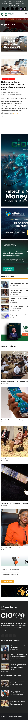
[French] (24, 8)
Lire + (3, 116)
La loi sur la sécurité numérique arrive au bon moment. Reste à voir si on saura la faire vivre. (18, 656)
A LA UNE (5, 79)
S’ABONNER (6, 1)
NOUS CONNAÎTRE (19, 1)
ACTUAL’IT (11, 79)
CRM (7, 94)
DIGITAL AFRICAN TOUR (19, 3)
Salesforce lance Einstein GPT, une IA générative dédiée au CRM (13, 86)
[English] (21, 8)
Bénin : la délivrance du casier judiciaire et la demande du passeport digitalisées (17, 703)
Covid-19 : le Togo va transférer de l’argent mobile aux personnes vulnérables (17, 692)
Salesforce (4, 96)
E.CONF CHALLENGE (12, 5)
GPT (9, 94)
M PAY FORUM (11, 3)
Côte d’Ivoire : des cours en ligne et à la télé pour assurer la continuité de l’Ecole (17, 682)
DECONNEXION (12, 1)
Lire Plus (15, 113)
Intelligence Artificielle (16, 94)
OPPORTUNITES (5, 3)
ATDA (18, 5)
